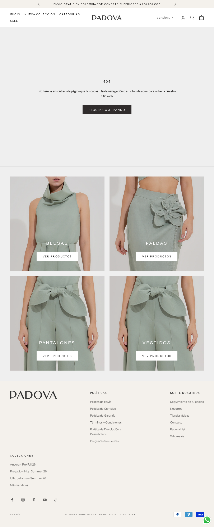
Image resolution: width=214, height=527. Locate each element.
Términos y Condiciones (106, 422)
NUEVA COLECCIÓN (39, 14)
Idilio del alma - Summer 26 (28, 478)
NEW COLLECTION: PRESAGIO (107, 4)
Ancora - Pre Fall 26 (23, 464)
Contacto (176, 422)
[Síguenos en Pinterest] (34, 500)
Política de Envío (100, 402)
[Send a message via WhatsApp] (207, 520)
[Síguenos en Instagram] (23, 500)
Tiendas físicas (179, 415)
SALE (14, 20)
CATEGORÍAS (69, 14)
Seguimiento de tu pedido (187, 402)
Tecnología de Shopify (116, 514)
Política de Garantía (102, 415)
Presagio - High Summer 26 (28, 471)
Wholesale (177, 436)
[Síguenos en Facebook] (12, 500)
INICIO (15, 14)
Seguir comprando (107, 109)
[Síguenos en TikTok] (56, 500)
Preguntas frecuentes (104, 441)
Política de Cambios (103, 409)
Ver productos (57, 256)
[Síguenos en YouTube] (45, 500)
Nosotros (176, 409)
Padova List (177, 429)
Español (163, 18)
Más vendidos (19, 485)
